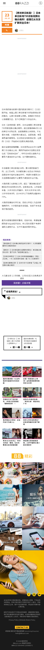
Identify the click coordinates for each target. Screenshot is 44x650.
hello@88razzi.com (22, 633)
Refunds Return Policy (27, 620)
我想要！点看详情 (21, 282)
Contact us (22, 627)
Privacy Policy (14, 620)
